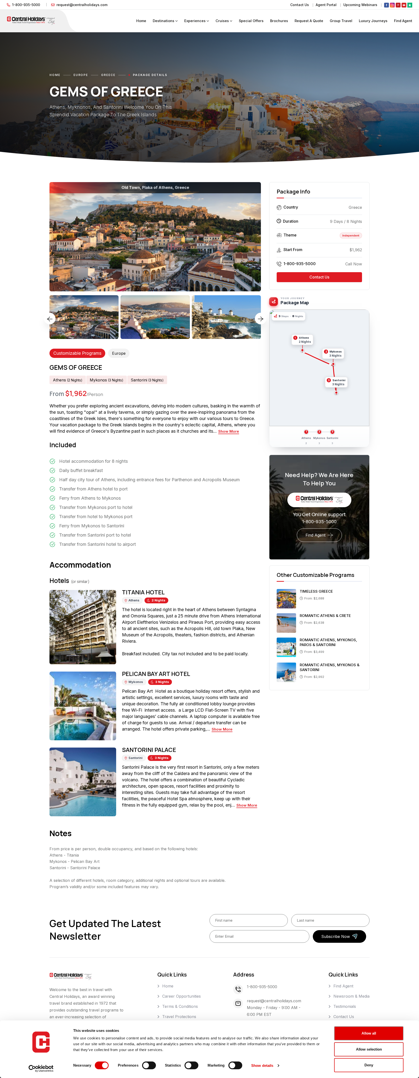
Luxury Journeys (373, 21)
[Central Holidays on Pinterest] (398, 5)
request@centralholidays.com (81, 5)
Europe (80, 75)
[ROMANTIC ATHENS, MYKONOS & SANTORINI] (286, 671)
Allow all (369, 1033)
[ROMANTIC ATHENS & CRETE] (286, 622)
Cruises (222, 21)
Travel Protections (179, 1016)
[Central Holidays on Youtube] (404, 5)
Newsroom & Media (351, 996)
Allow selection (369, 1049)
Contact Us (299, 5)
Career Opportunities (181, 996)
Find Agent (403, 21)
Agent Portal (326, 5)
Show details (262, 1065)
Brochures (279, 21)
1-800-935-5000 (26, 5)
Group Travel (341, 21)
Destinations (163, 21)
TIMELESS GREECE (316, 591)
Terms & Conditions (180, 1006)
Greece (108, 75)
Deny (368, 1065)
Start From (292, 249)
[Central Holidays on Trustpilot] (409, 5)
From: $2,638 (314, 622)
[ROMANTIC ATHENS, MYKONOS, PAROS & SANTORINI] (286, 646)
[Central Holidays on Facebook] (386, 5)
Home (141, 21)
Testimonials (344, 1006)
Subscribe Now (335, 936)
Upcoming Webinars (360, 5)
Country (290, 207)
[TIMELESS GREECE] (286, 598)
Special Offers (251, 21)
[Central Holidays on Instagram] (392, 5)
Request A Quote (309, 21)
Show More (228, 431)
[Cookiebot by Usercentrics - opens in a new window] (41, 1068)
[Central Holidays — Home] (31, 20)
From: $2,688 (314, 598)
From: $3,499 (314, 652)
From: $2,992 (314, 677)
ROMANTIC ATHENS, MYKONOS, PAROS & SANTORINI (328, 642)
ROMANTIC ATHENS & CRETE (325, 615)
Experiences (195, 21)
